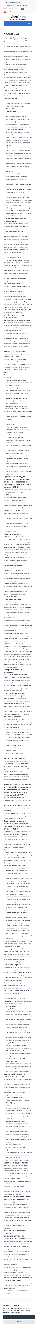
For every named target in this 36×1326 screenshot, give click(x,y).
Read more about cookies (11, 1312)
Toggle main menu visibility (29, 23)
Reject (19, 1321)
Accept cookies (19, 1317)
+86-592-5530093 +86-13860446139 (16, 5)
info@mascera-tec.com (13, 2)
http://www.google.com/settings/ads (16, 1121)
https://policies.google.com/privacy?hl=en (18, 1071)
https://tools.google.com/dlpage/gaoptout (17, 1131)
